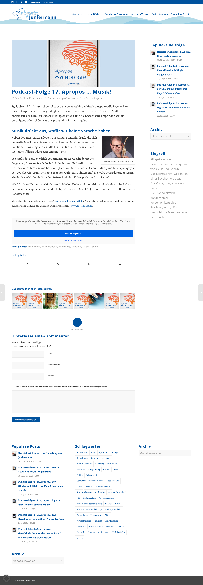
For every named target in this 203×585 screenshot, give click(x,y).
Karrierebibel (159, 198)
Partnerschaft (89, 498)
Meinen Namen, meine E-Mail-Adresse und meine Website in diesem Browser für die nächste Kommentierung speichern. (61, 387)
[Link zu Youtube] (26, 2)
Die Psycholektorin (162, 193)
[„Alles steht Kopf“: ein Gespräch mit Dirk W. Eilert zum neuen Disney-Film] (50, 300)
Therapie (81, 532)
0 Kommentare (35, 98)
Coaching (99, 463)
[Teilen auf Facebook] (27, 264)
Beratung (94, 458)
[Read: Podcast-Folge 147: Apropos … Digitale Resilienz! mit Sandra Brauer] (153, 104)
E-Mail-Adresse (54, 364)
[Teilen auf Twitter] (58, 264)
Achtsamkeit (82, 452)
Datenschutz (48, 2)
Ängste (80, 538)
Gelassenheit (91, 475)
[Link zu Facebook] (17, 2)
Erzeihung (64, 246)
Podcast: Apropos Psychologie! (63, 98)
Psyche (95, 246)
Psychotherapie (84, 521)
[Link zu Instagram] (12, 2)
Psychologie (82, 515)
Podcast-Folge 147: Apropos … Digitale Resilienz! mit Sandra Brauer (173, 107)
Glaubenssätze (112, 481)
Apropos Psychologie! (109, 452)
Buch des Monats (84, 463)
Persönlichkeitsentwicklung (89, 503)
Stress (121, 526)
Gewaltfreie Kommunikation (90, 481)
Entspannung (94, 469)
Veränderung (104, 532)
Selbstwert (110, 526)
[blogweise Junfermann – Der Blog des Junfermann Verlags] (34, 14)
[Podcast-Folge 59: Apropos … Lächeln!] (34, 300)
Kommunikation (84, 492)
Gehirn (80, 475)
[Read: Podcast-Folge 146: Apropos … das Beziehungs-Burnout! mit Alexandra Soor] (14, 515)
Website (51, 376)
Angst (93, 452)
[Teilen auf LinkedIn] (89, 264)
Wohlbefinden (118, 532)
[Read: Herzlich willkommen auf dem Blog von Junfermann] (153, 52)
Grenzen (89, 486)
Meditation (100, 492)
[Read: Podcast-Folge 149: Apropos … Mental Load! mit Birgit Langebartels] (153, 67)
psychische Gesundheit (87, 509)
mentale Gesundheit (117, 492)
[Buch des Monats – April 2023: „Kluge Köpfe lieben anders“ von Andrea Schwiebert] (96, 300)
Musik (85, 246)
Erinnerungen (49, 246)
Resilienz (98, 521)
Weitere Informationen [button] (73, 240)
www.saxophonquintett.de (69, 200)
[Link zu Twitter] (21, 2)
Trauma (91, 532)
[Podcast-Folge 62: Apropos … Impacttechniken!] (81, 300)
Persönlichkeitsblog (163, 203)
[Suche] (188, 14)
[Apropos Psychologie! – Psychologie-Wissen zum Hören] (73, 63)
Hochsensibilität (103, 486)
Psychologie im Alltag (100, 515)
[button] (6, 578)
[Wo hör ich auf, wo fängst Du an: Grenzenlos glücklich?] (200, 292)
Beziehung (106, 458)
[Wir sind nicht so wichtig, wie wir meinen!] (2, 292)
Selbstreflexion (96, 526)
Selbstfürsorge (111, 521)
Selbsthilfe (81, 526)
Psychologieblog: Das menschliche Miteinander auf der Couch (169, 212)
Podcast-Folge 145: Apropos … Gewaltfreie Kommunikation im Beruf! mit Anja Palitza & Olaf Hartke (39, 533)
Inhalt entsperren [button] (73, 233)
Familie (106, 469)
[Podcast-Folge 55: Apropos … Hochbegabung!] (19, 300)
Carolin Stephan (94, 98)
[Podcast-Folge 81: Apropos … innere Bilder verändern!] (111, 300)
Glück (79, 486)
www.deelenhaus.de (81, 205)
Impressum (35, 2)
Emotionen (34, 246)
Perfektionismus (106, 498)
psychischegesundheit (110, 509)
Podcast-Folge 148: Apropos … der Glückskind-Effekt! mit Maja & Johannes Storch (173, 89)
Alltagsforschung (161, 159)
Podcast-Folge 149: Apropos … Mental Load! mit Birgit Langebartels (173, 70)
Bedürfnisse (82, 458)
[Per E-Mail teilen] (119, 264)
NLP (78, 498)
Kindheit (76, 246)
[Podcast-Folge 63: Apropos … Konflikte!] (127, 300)
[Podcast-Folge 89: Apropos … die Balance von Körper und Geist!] (65, 300)
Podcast (108, 503)
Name (50, 353)
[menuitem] (36, 2)
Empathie (81, 469)
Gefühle (116, 469)
